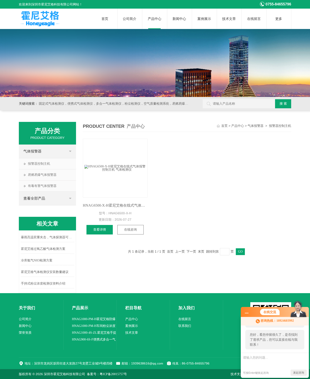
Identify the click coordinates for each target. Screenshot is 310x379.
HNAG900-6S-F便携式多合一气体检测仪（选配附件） (94, 340)
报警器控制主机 (39, 163)
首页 (104, 19)
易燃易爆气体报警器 (42, 174)
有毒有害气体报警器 (42, 186)
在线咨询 (130, 229)
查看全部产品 (34, 198)
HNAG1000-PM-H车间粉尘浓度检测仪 (94, 326)
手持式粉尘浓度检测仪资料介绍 (43, 283)
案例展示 (204, 19)
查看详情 (99, 229)
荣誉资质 (25, 332)
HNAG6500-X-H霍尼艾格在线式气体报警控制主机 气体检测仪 (115, 205)
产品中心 (154, 19)
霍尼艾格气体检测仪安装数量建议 (45, 272)
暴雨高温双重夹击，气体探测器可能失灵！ (47, 237)
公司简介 (129, 19)
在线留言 (254, 19)
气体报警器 (32, 151)
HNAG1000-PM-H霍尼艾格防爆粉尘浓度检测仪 (94, 320)
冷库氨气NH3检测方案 (36, 260)
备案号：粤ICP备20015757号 (107, 374)
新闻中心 (179, 19)
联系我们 (184, 326)
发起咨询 (298, 372)
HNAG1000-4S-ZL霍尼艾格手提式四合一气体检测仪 (94, 333)
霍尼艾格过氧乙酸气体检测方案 (43, 249)
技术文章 (229, 19)
